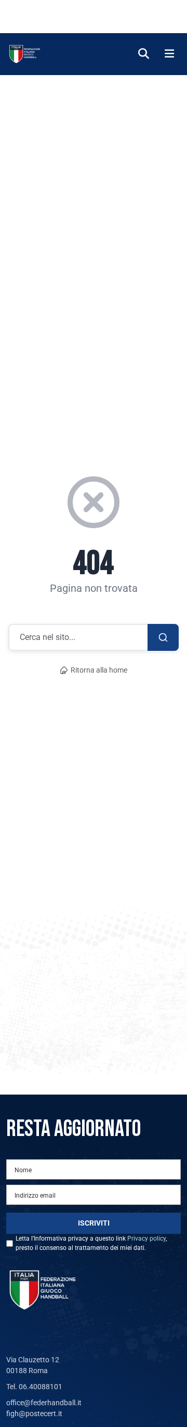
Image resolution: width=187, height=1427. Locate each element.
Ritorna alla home (99, 670)
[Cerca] (143, 54)
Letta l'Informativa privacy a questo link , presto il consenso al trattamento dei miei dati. (91, 1243)
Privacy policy (146, 1238)
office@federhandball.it (44, 1403)
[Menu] (169, 54)
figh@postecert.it (34, 1413)
